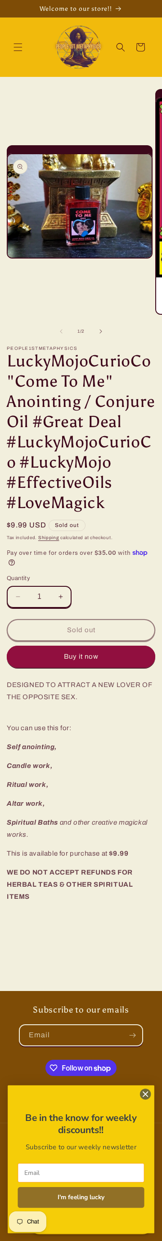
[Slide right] (101, 331)
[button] (18, 47)
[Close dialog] (145, 1094)
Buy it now (81, 656)
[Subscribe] (132, 1035)
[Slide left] (61, 331)
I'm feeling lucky (81, 1197)
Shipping (48, 537)
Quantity (18, 578)
